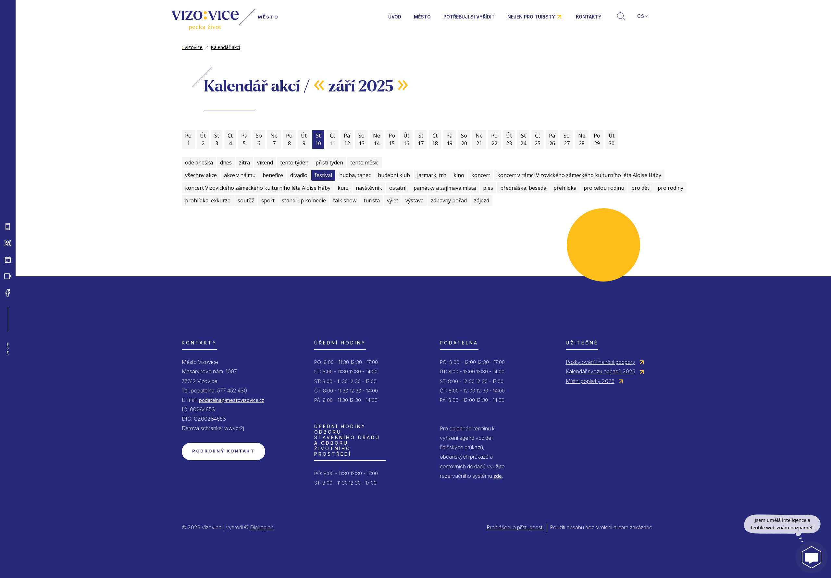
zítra (244, 162)
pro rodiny (670, 187)
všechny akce (201, 175)
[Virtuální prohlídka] (8, 243)
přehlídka (565, 187)
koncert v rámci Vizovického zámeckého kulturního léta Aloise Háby (579, 175)
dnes (226, 162)
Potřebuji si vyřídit (469, 16)
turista (372, 200)
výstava (414, 200)
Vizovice (192, 47)
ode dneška (199, 162)
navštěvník (369, 187)
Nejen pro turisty (531, 16)
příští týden (329, 162)
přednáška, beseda (523, 187)
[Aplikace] (8, 227)
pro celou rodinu (604, 187)
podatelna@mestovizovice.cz (231, 400)
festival (323, 175)
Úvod (394, 16)
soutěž (246, 200)
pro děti (641, 187)
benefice (273, 175)
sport (268, 200)
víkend (265, 162)
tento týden (294, 162)
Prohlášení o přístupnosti (515, 527)
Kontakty (589, 16)
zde (497, 476)
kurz (343, 187)
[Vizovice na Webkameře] (8, 276)
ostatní (397, 187)
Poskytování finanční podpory (600, 362)
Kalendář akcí (225, 47)
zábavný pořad (449, 200)
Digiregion (262, 527)
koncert (480, 175)
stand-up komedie (304, 200)
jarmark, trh (431, 175)
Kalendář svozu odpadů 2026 (600, 371)
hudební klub (394, 175)
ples (488, 187)
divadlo (298, 175)
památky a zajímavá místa (445, 187)
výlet (392, 200)
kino (458, 175)
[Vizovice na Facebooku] (8, 293)
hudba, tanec (355, 175)
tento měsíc (364, 162)
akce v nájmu (239, 175)
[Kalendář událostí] (8, 260)
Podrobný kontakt (223, 450)
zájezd (481, 200)
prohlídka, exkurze (207, 200)
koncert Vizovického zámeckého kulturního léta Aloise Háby (257, 187)
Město (422, 16)
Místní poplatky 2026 (590, 381)
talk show (344, 200)
